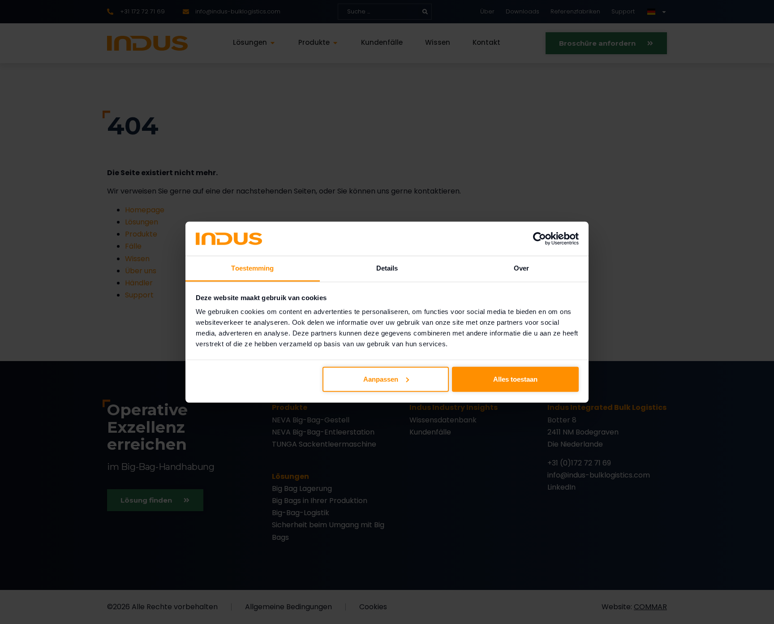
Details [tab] (387, 268)
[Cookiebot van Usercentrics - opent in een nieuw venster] (539, 238)
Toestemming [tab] (252, 268)
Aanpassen (380, 379)
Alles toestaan (515, 379)
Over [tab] (521, 268)
